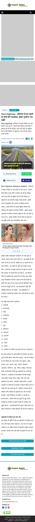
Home (4, 110)
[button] (2, 12)
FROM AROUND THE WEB (17, 441)
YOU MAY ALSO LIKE (17, 454)
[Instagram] (9, 507)
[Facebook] (3, 507)
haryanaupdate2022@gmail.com (10, 501)
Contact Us (6, 499)
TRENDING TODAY (17, 448)
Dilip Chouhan (7, 138)
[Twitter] (6, 507)
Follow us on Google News (21, 520)
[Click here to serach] (31, 13)
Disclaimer (10, 520)
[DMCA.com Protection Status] (6, 512)
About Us (5, 475)
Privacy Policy (18, 519)
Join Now (27, 174)
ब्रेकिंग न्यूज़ (13, 110)
